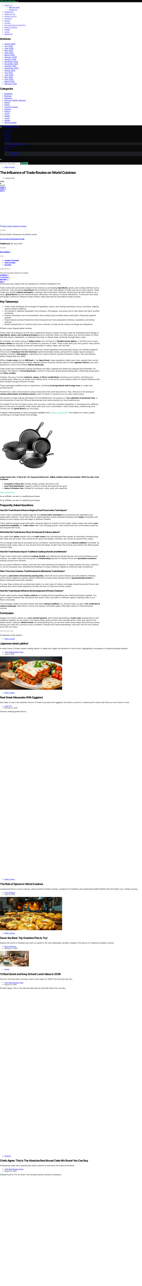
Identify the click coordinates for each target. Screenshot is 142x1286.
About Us (8, 5)
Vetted (7, 120)
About (7, 150)
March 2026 (9, 55)
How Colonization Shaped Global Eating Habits (12, 239)
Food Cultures (9, 262)
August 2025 (9, 70)
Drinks (7, 21)
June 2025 (8, 75)
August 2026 (9, 44)
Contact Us (13, 10)
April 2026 (8, 53)
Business (8, 96)
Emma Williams (5, 252)
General (7, 109)
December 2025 (11, 61)
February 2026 (10, 57)
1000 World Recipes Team (13, 652)
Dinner (7, 30)
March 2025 (9, 81)
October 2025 (10, 66)
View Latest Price (7, 492)
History (7, 111)
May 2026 (8, 50)
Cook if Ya (8, 706)
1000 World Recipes (8, 1)
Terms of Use (9, 14)
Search (24, 163)
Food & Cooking (11, 107)
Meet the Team (14, 7)
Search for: (4, 161)
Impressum (8, 12)
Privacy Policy (10, 16)
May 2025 (8, 77)
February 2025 (10, 84)
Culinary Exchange (11, 260)
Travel (7, 118)
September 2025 (11, 68)
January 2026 (10, 59)
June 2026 (8, 48)
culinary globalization (59, 412)
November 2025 (11, 64)
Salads (7, 23)
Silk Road (7, 265)
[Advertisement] (71, 208)
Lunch (7, 32)
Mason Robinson (10, 946)
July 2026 (8, 46)
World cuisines (10, 27)
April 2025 (8, 79)
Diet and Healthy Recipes (14, 25)
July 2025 (8, 73)
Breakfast (8, 34)
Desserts (8, 18)
